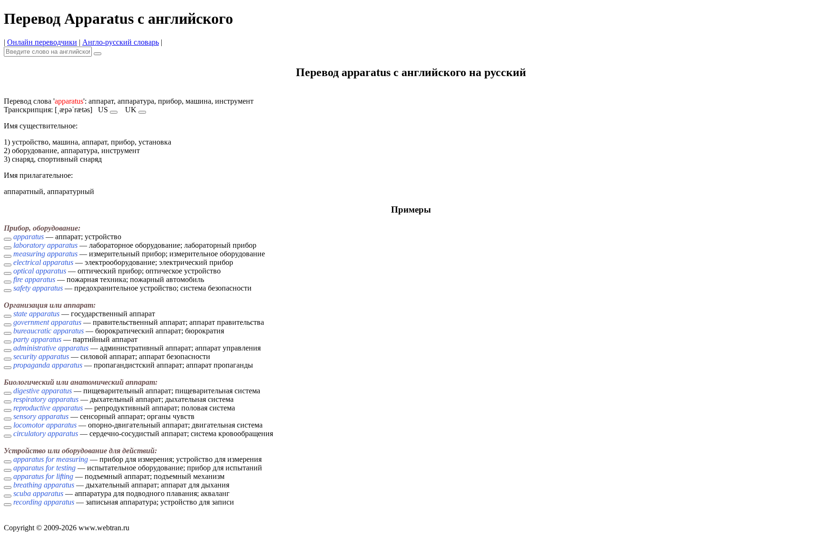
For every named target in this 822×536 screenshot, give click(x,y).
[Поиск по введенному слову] (97, 53)
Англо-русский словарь (120, 42)
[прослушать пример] (7, 239)
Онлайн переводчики (42, 42)
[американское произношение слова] (113, 112)
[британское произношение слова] (142, 112)
